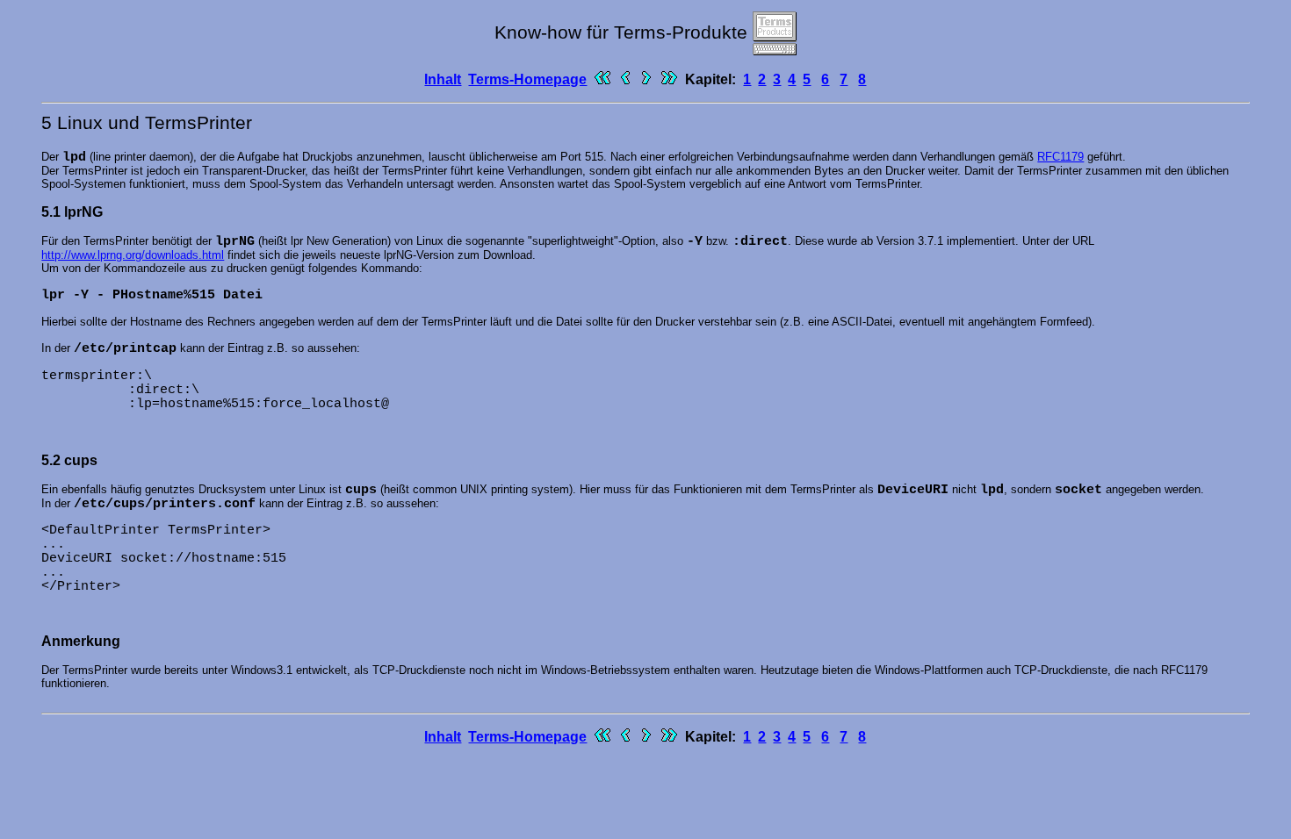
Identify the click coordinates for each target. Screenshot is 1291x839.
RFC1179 (1060, 156)
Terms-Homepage (527, 79)
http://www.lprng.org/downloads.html (132, 255)
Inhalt (442, 79)
